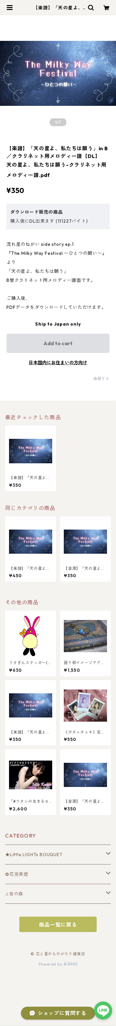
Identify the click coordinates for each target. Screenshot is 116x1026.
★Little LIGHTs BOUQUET (34, 854)
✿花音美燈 (16, 874)
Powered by (51, 964)
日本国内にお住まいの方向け (58, 362)
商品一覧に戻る (58, 924)
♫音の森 (14, 894)
